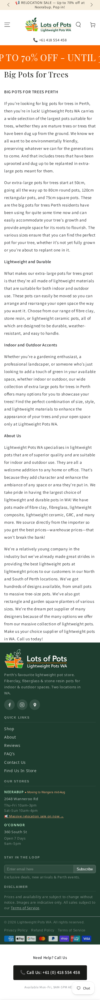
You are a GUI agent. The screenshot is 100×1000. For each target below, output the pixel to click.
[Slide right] (91, 5)
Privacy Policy (16, 930)
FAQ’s (9, 753)
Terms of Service (25, 908)
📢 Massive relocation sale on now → (34, 816)
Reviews (12, 745)
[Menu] (7, 24)
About (10, 737)
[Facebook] (9, 704)
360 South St (15, 831)
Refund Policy (42, 930)
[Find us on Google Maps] (34, 704)
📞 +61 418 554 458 (50, 39)
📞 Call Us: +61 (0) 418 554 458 (50, 972)
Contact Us (15, 762)
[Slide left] (9, 5)
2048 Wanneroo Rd (21, 798)
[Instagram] (22, 704)
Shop (9, 728)
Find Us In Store (20, 770)
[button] (78, 24)
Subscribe (85, 869)
